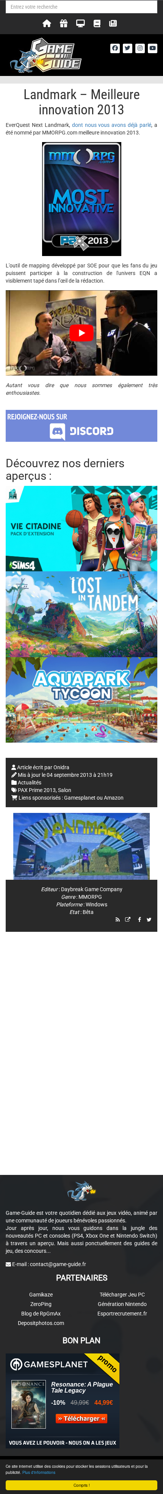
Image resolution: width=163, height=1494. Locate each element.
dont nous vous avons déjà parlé (111, 125)
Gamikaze (41, 1295)
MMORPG (90, 897)
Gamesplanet (80, 798)
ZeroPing (41, 1304)
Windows (96, 904)
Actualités (29, 782)
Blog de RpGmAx (41, 1314)
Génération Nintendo (122, 1304)
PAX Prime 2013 (37, 790)
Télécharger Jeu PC (122, 1295)
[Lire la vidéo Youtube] (81, 333)
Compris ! (82, 1485)
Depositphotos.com (41, 1323)
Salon (64, 790)
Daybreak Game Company (91, 889)
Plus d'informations (38, 1472)
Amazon (114, 798)
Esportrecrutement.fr (122, 1314)
